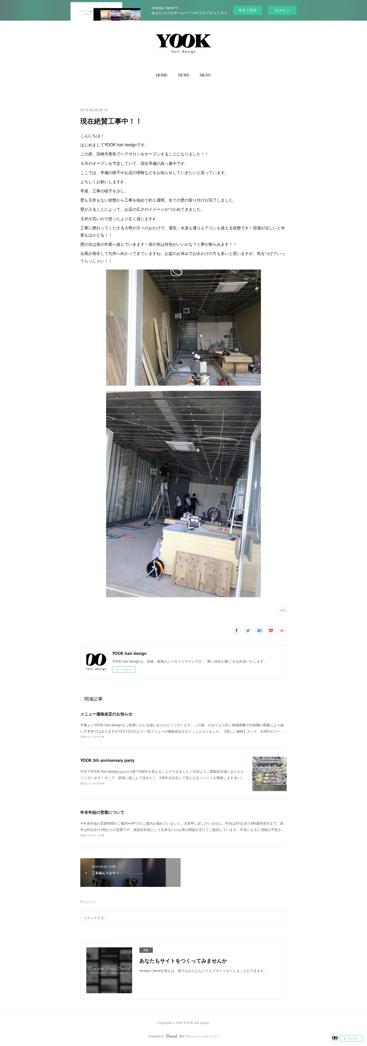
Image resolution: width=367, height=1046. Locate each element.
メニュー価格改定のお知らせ (106, 714)
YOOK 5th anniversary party (107, 760)
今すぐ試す (247, 10)
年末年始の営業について (102, 812)
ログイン (282, 10)
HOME (162, 75)
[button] (162, 75)
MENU (205, 75)
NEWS (183, 75)
